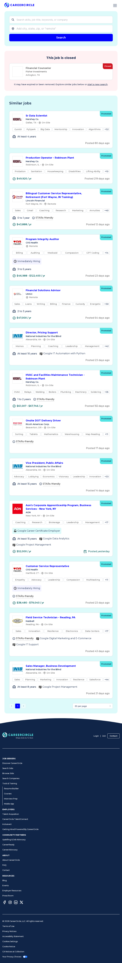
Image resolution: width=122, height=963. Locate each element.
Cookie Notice (8, 946)
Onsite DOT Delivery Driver (43, 420)
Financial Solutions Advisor (43, 290)
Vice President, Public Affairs (44, 463)
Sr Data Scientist (36, 115)
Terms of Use (8, 926)
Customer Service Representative (47, 566)
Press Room (8, 896)
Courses (7, 794)
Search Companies (10, 778)
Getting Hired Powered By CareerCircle (20, 829)
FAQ (4, 865)
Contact (113, 736)
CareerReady (8, 845)
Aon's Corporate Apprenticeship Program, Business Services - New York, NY (58, 507)
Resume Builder (11, 788)
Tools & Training (9, 783)
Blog (4, 880)
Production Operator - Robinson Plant (50, 157)
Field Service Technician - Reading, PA (50, 617)
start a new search (97, 84)
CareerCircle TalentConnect (15, 819)
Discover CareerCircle (12, 763)
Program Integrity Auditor (42, 239)
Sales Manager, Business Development (51, 666)
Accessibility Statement (13, 936)
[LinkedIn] (16, 902)
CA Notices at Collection (13, 951)
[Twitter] (21, 902)
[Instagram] (10, 902)
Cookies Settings (10, 941)
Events (5, 885)
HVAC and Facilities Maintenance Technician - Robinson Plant (55, 377)
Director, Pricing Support (42, 332)
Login (96, 736)
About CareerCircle (11, 860)
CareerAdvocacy (10, 850)
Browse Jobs (8, 773)
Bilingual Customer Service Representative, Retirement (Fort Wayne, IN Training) (54, 195)
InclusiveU (7, 824)
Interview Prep (10, 799)
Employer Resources (11, 890)
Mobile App (9, 804)
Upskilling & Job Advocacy (14, 839)
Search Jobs (7, 768)
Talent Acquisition (10, 814)
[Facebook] (4, 902)
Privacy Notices (9, 931)
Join (104, 736)
